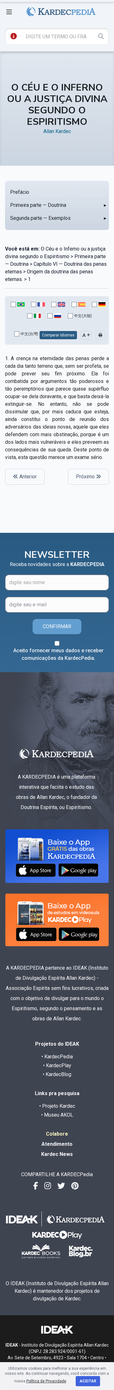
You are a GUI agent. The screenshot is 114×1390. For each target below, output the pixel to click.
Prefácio (19, 192)
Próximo (86, 477)
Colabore (57, 1134)
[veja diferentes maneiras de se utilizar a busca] (13, 36)
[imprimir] (100, 335)
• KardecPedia (57, 1057)
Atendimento (57, 1144)
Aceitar (87, 1381)
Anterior (27, 477)
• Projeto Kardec (57, 1106)
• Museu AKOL (57, 1115)
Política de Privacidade (46, 1381)
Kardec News (57, 1154)
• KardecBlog (57, 1074)
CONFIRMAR (57, 626)
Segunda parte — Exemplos (40, 218)
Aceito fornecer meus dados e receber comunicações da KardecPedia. (58, 654)
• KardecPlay (57, 1065)
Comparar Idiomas (58, 335)
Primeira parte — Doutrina (38, 205)
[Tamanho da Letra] (86, 335)
